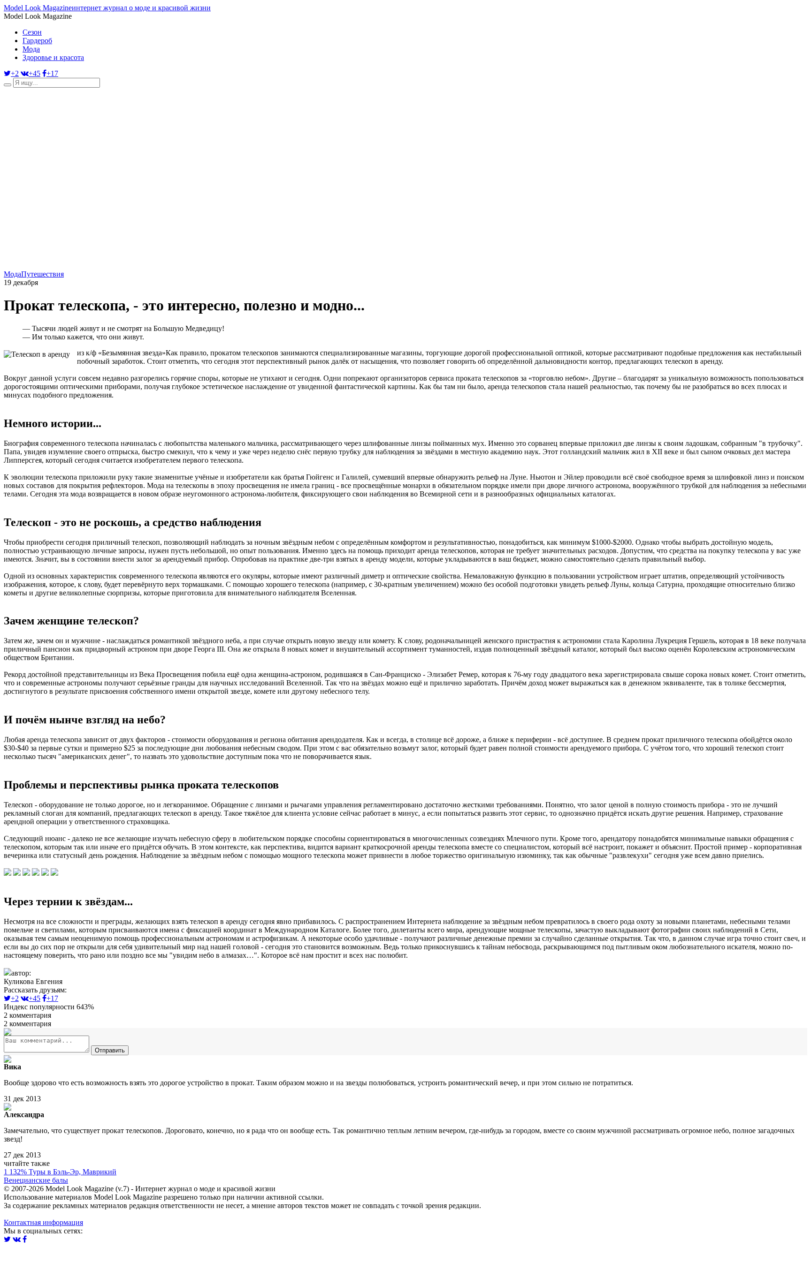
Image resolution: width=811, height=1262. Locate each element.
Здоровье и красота (53, 57)
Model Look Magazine (107, 8)
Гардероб (37, 41)
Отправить (110, 1050)
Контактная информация (43, 1222)
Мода (31, 49)
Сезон (32, 32)
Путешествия (42, 274)
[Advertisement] (285, 204)
